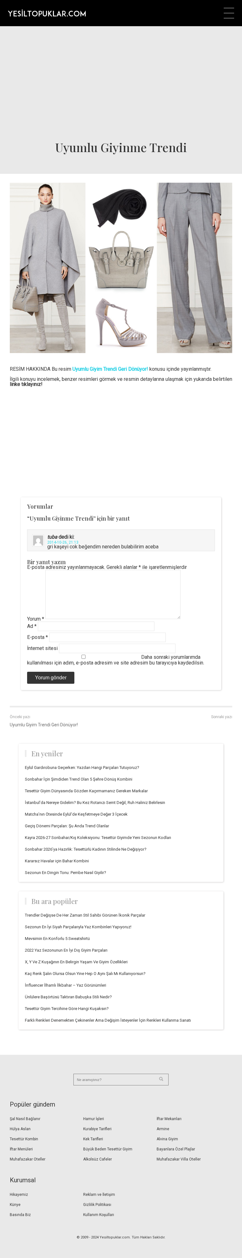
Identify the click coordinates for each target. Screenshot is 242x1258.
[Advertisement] (121, 83)
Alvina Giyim (167, 1139)
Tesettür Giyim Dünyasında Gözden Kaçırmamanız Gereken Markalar (86, 790)
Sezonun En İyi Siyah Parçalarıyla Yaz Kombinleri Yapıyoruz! (78, 926)
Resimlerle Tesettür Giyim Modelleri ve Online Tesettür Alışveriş (47, 12)
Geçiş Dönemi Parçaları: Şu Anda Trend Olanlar (67, 826)
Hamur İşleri (93, 1119)
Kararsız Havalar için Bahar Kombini (57, 861)
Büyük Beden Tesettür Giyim (107, 1149)
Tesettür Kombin (24, 1139)
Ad (32, 626)
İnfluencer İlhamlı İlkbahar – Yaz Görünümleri (65, 985)
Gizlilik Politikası (97, 1204)
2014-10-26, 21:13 (62, 542)
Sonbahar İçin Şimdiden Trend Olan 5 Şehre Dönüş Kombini (78, 779)
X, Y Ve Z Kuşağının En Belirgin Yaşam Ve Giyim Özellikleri (76, 962)
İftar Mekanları (169, 1119)
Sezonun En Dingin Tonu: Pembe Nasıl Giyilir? (65, 872)
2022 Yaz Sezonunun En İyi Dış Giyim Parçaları (66, 950)
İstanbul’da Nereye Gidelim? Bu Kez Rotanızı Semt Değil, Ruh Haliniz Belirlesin (95, 802)
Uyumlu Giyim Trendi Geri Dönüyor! (44, 724)
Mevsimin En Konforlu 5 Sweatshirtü (57, 938)
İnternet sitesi (42, 648)
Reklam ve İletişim (99, 1194)
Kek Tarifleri (93, 1139)
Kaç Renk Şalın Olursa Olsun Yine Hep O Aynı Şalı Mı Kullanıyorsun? (85, 973)
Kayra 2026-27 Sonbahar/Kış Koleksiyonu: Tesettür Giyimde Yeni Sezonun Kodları (98, 837)
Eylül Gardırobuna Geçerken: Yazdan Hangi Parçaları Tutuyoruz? (82, 767)
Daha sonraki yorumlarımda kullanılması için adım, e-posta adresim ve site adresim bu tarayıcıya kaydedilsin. (115, 660)
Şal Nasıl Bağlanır (25, 1119)
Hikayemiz (19, 1194)
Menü (229, 13)
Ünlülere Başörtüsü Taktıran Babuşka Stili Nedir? (68, 997)
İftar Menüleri (21, 1149)
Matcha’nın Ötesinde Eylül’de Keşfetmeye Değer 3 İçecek (76, 814)
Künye (15, 1204)
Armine (163, 1129)
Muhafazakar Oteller (27, 1159)
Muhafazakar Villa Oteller (179, 1159)
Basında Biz (20, 1215)
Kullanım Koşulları (98, 1215)
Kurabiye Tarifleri (97, 1129)
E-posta (37, 637)
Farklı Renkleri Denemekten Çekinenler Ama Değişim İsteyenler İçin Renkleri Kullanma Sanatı (108, 1020)
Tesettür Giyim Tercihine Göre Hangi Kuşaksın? (67, 1008)
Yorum (35, 619)
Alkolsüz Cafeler (97, 1159)
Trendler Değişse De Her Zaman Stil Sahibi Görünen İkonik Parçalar (85, 915)
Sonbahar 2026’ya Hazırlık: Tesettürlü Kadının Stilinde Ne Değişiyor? (86, 849)
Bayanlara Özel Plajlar (176, 1149)
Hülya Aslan (20, 1129)
